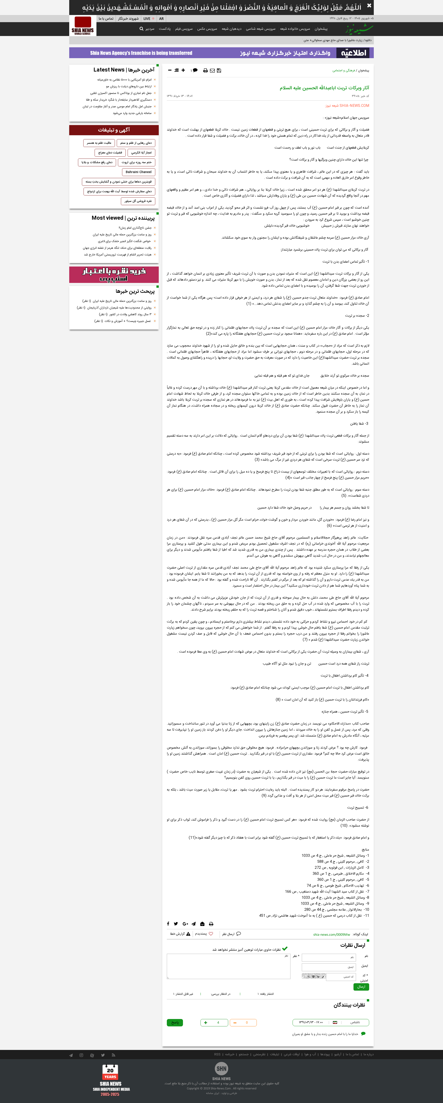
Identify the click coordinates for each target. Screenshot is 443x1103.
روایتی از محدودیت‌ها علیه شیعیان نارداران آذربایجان (114, 307)
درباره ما (369, 1054)
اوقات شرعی (292, 1054)
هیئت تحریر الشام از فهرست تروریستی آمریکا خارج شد (118, 254)
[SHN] (82, 25)
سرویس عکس (207, 29)
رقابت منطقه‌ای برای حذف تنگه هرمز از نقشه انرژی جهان (117, 248)
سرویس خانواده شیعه (295, 29)
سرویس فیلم (184, 29)
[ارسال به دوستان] (212, 71)
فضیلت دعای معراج (110, 152)
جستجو (243, 1054)
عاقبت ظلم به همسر (99, 143)
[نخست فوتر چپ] (111, 1079)
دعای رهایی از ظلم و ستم (136, 143)
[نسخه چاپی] (205, 71)
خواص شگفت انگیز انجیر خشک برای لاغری (125, 241)
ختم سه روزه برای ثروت (137, 162)
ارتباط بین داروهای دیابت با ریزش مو (129, 86)
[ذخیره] (219, 71)
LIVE (147, 19)
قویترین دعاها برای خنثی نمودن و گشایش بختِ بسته (119, 181)
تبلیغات (274, 1054)
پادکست (165, 29)
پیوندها (325, 1054)
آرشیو (337, 1054)
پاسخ (175, 1022)
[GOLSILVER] (114, 274)
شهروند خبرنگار (128, 19)
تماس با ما (106, 19)
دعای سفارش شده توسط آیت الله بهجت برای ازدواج (119, 191)
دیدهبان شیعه (231, 29)
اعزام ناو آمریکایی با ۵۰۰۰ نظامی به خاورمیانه (124, 79)
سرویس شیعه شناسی (260, 29)
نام (366, 956)
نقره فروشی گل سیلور (138, 201)
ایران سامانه (212, 1093)
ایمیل (364, 965)
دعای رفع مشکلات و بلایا (97, 162)
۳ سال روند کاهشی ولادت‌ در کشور (125, 314)
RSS (217, 1054)
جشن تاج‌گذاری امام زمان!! (135, 228)
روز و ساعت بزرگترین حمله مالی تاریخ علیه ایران (122, 234)
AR (161, 19)
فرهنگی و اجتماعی (343, 70)
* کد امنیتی (364, 978)
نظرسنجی (259, 1054)
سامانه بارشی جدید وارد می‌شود (132, 113)
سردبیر (150, 29)
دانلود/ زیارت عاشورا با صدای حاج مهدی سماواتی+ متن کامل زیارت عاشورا (326, 40)
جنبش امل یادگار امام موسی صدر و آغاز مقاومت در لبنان (117, 106)
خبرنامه (229, 1054)
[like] (206, 934)
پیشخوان (321, 29)
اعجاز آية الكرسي (141, 152)
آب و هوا (310, 1054)
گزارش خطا (177, 934)
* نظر (296, 956)
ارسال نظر (228, 934)
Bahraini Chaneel (139, 172)
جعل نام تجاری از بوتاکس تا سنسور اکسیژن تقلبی (121, 93)
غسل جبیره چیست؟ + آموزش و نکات (123, 321)
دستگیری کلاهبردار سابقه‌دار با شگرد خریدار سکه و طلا (119, 99)
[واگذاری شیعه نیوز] (221, 51)
